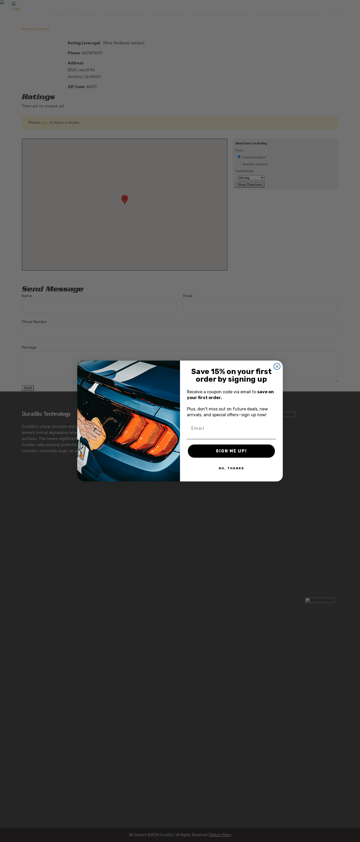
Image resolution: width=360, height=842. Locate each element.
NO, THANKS (231, 468)
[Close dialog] (277, 366)
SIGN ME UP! (231, 450)
